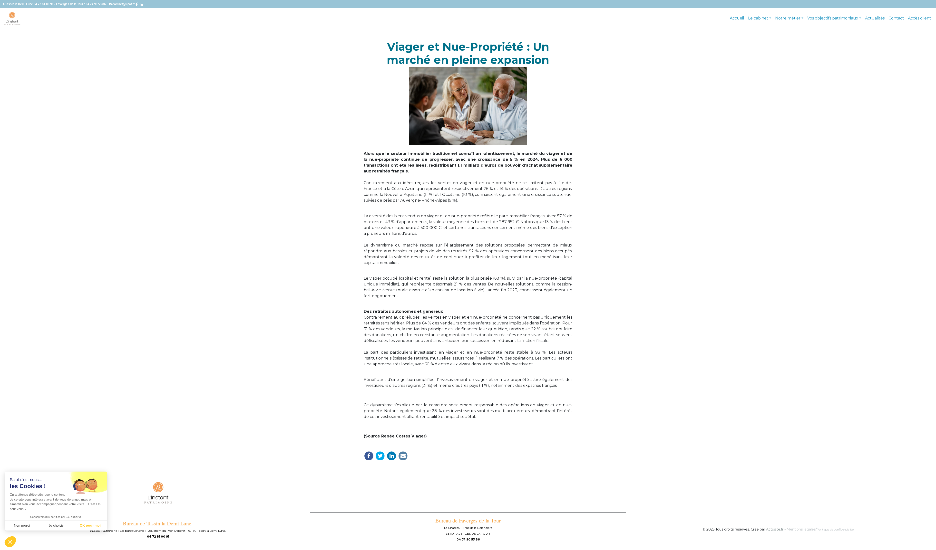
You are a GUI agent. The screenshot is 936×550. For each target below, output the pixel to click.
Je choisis (56, 525)
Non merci (22, 525)
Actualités (875, 18)
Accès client (919, 18)
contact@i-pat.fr (124, 4)
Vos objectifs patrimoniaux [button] (832, 18)
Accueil (737, 18)
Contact (896, 18)
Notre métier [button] (787, 18)
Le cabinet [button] (758, 18)
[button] (10, 542)
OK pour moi (90, 525)
